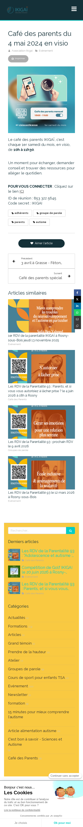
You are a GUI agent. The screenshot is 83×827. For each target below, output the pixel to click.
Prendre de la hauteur (27, 652)
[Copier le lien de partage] (77, 325)
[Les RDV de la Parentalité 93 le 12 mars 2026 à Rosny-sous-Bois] (41, 472)
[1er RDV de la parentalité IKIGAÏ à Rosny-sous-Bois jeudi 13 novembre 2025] (41, 316)
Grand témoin (20, 643)
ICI (22, 191)
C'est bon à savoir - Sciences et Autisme (35, 742)
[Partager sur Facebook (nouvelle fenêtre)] (77, 292)
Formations (17, 626)
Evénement (18, 686)
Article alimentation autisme (32, 731)
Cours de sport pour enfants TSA (36, 677)
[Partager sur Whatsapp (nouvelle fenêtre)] (77, 312)
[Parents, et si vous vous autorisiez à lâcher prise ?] (14, 588)
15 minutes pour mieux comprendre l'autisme (38, 714)
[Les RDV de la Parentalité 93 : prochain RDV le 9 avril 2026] (41, 422)
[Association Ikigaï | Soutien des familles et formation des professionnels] (17, 10)
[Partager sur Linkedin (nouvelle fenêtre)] (77, 306)
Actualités (16, 617)
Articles (14, 635)
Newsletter (18, 695)
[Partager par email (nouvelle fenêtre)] (77, 319)
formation (16, 703)
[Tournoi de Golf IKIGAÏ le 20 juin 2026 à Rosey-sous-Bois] (14, 572)
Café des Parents (23, 758)
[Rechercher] (70, 530)
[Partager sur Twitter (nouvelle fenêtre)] (77, 299)
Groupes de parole (24, 669)
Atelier (14, 660)
